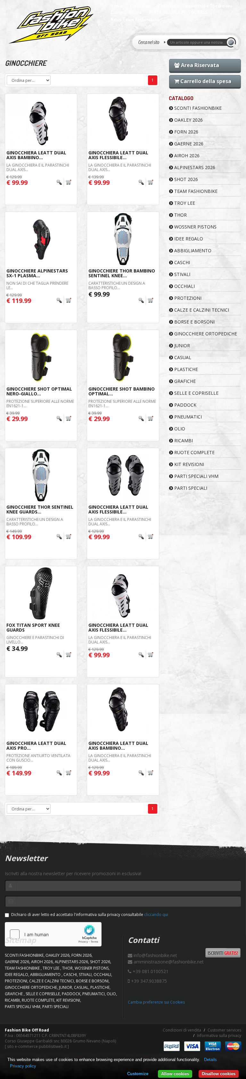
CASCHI (181, 262)
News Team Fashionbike (135, 19)
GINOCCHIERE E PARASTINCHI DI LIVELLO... (35, 639)
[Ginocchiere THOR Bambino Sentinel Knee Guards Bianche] (123, 239)
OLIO (179, 429)
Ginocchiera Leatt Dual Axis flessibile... (118, 155)
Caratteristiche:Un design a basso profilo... (116, 285)
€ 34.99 (17, 648)
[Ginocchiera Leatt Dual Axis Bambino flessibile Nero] (123, 712)
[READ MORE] (64, 182)
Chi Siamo (140, 6)
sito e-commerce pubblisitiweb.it (37, 1046)
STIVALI (181, 274)
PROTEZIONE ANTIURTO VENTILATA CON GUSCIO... (38, 758)
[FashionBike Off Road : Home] (51, 25)
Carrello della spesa (205, 81)
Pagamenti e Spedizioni (207, 6)
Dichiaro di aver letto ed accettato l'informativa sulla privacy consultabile (89, 914)
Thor (180, 215)
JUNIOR (181, 345)
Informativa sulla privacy (219, 1035)
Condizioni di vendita (182, 1030)
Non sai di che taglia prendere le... (37, 285)
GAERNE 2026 (188, 144)
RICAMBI (183, 440)
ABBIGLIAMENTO (192, 250)
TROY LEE (184, 203)
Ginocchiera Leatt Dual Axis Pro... (36, 745)
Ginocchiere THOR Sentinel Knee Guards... (39, 509)
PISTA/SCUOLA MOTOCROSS (178, 12)
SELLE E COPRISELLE (195, 393)
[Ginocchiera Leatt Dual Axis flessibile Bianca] (123, 593)
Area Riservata (199, 65)
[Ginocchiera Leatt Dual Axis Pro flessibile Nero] (41, 712)
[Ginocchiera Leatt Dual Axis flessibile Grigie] (123, 475)
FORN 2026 (185, 132)
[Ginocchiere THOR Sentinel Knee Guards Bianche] (41, 475)
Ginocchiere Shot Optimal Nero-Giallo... (39, 391)
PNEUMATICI (187, 417)
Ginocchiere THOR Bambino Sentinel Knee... (121, 273)
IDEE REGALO (188, 239)
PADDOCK (184, 405)
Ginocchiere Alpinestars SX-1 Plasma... (37, 273)
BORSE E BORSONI (194, 322)
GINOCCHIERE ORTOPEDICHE (205, 334)
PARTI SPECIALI (190, 488)
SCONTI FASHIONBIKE (197, 108)
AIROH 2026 (186, 155)
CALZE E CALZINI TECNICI (201, 310)
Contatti (166, 6)
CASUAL (182, 357)
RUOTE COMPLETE (194, 452)
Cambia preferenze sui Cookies (156, 1002)
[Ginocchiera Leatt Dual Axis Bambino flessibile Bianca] (41, 121)
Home (116, 6)
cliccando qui (156, 914)
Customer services (224, 1030)
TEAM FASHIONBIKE (195, 191)
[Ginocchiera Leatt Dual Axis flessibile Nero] (123, 121)
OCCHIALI (184, 286)
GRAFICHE (184, 381)
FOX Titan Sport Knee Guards (33, 627)
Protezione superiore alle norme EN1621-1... (40, 403)
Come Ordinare (126, 12)
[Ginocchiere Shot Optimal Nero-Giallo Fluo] (41, 357)
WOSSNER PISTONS (195, 227)
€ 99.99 (99, 294)
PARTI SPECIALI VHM (195, 476)
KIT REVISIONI (188, 464)
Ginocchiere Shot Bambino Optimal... (121, 391)
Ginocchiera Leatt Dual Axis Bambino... (36, 155)
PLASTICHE (185, 369)
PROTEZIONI (187, 298)
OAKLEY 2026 (188, 120)
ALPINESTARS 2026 (194, 167)
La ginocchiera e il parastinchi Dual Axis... (37, 167)
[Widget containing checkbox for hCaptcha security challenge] (53, 934)
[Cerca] (232, 42)
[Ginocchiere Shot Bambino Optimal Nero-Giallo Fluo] (123, 357)
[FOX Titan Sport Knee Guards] (41, 593)
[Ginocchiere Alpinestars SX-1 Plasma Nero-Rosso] (41, 239)
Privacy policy (23, 1066)
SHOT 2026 (185, 179)
